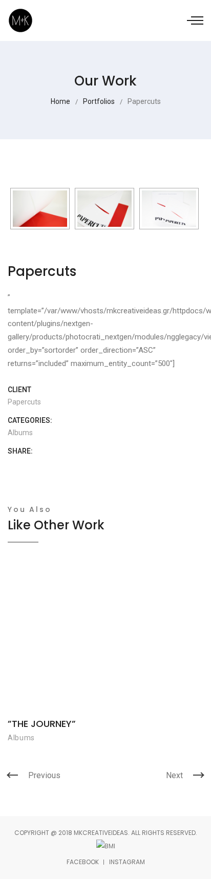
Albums (20, 432)
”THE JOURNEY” (42, 723)
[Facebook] (10, 465)
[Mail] (106, 465)
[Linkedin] (58, 465)
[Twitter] (26, 465)
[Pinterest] (74, 465)
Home (60, 101)
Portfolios (99, 101)
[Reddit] (90, 465)
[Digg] (42, 465)
